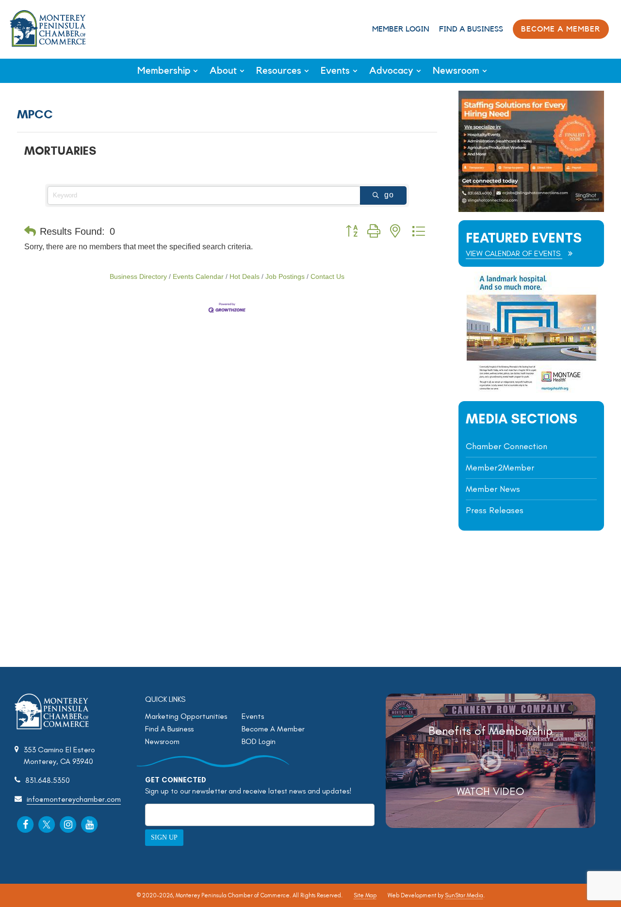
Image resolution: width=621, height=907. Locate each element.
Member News (493, 489)
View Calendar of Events (514, 253)
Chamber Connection (506, 446)
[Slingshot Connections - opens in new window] (531, 209)
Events (335, 71)
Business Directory (138, 276)
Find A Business (471, 29)
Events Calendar (198, 276)
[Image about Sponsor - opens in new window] (531, 390)
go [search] (389, 195)
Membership (163, 71)
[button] (30, 231)
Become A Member (273, 728)
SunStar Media (464, 895)
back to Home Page (48, 28)
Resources (278, 71)
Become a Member (561, 29)
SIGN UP (164, 837)
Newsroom (456, 71)
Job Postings (285, 276)
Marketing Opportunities (186, 716)
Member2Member (500, 467)
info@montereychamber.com (74, 799)
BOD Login (259, 741)
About (223, 71)
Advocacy (391, 71)
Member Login (400, 29)
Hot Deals (244, 276)
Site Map (365, 895)
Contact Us (327, 276)
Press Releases (494, 510)
